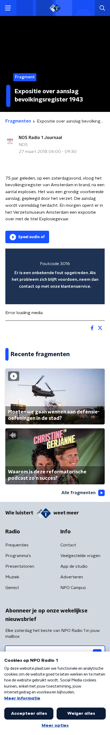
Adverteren (71, 577)
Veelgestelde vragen (80, 556)
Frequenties (17, 545)
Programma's (18, 556)
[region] (55, 276)
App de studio (74, 566)
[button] (8, 8)
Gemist (12, 588)
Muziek (12, 577)
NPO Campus (73, 588)
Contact (68, 545)
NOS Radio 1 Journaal (40, 138)
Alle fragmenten (78, 493)
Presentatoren (19, 566)
